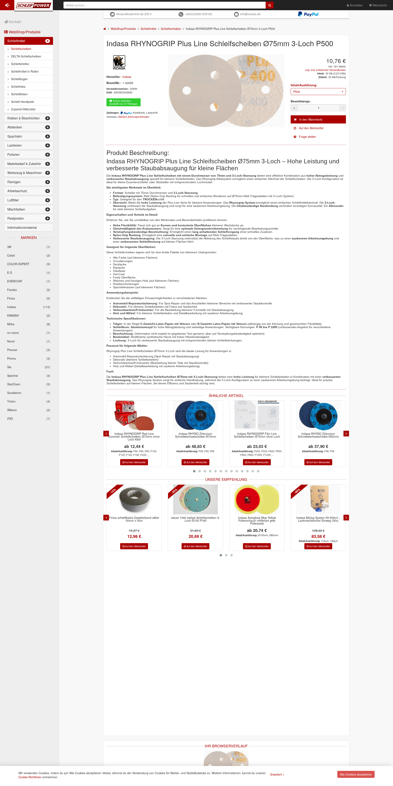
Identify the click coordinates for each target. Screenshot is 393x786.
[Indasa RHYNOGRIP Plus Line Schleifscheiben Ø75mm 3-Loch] (226, 765)
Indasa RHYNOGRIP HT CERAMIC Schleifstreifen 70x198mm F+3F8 (318, 519)
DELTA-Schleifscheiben (26, 56)
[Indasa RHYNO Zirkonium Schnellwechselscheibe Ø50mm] (318, 415)
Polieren (13, 154)
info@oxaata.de (250, 14)
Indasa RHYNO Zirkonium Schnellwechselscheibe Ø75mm (195, 435)
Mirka (28, 324)
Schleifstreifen (20, 64)
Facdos (28, 290)
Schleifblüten (19, 94)
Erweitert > (277, 774)
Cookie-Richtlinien (30, 777)
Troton (28, 401)
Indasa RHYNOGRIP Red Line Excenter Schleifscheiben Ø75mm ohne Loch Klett (134, 436)
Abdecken (14, 127)
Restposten (15, 218)
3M (28, 247)
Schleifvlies (18, 86)
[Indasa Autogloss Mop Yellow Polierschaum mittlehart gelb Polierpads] (195, 499)
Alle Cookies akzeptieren (356, 774)
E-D (28, 272)
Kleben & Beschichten (23, 118)
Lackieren (14, 145)
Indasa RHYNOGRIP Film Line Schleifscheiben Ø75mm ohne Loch (257, 435)
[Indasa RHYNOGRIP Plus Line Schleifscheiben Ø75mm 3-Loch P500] (226, 90)
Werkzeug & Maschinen (24, 172)
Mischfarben (16, 209)
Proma (28, 358)
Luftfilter (13, 200)
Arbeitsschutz (17, 190)
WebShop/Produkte (24, 31)
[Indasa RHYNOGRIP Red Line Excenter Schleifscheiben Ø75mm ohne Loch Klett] (134, 415)
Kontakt (14, 21)
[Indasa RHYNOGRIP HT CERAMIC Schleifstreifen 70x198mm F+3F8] (318, 499)
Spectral (28, 375)
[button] (318, 91)
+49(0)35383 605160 (198, 14)
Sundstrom (28, 393)
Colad (28, 255)
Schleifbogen (19, 79)
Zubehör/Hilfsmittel (23, 109)
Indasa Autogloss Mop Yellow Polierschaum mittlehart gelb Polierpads (196, 520)
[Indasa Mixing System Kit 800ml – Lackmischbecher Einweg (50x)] (257, 499)
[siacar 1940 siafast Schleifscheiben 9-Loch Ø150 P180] (134, 499)
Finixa (28, 298)
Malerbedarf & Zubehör (24, 163)
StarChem (28, 384)
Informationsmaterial (22, 227)
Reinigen (14, 181)
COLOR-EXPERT (28, 264)
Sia (28, 367)
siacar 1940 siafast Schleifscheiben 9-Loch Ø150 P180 (134, 519)
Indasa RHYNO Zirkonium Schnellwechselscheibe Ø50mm (318, 435)
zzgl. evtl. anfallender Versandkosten (325, 70)
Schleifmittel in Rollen (25, 71)
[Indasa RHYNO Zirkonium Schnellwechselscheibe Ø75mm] (195, 415)
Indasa (28, 307)
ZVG (28, 418)
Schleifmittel (16, 40)
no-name (28, 333)
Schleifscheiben (21, 49)
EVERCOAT (28, 281)
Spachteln (14, 136)
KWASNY (28, 315)
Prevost (28, 350)
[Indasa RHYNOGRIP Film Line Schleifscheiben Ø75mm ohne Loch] (257, 415)
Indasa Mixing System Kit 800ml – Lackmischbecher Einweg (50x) (257, 519)
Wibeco (28, 410)
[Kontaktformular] (318, 136)
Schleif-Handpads (22, 102)
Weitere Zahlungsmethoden (134, 116)
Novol (28, 341)
